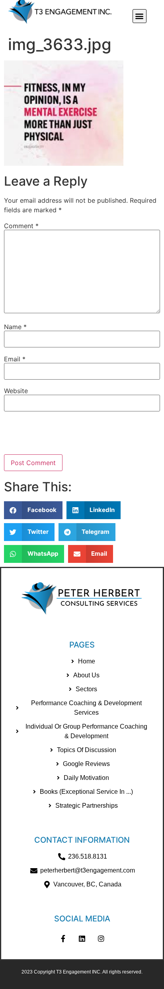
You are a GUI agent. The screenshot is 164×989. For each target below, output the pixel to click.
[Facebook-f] (63, 938)
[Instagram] (101, 938)
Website (16, 391)
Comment (21, 226)
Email (14, 359)
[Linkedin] (82, 938)
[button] (139, 16)
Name (15, 327)
